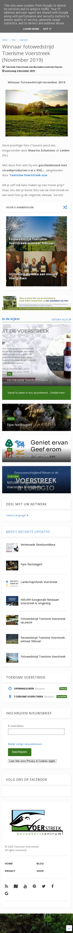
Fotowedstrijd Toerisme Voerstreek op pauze (43, 620)
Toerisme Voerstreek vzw (28, 175)
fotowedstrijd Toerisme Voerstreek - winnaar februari (44, 639)
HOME (9, 863)
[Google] (6, 893)
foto (13, 40)
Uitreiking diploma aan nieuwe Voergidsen (33, 276)
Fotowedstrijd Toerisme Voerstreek (43, 656)
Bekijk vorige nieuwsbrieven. (25, 744)
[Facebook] (52, 886)
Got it (47, 28)
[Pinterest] (34, 886)
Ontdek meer (57, 392)
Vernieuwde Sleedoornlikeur (38, 544)
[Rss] (6, 886)
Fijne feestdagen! (31, 564)
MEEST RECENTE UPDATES (28, 532)
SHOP (40, 871)
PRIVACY (10, 871)
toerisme (24, 40)
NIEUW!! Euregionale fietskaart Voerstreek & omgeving (40, 601)
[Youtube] (25, 886)
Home (4, 40)
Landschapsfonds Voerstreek (39, 582)
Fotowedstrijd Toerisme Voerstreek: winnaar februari (32, 241)
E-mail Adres (16, 725)
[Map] (16, 886)
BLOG (40, 863)
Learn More (31, 28)
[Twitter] (44, 886)
